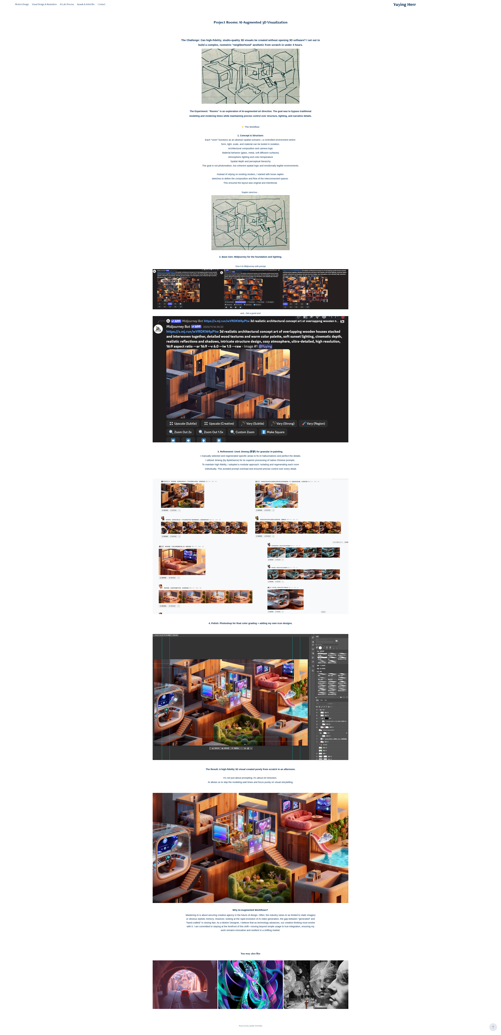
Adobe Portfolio (255, 1025)
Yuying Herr (404, 4)
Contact (101, 4)
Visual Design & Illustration (44, 4)
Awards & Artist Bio (86, 4)
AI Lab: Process (67, 4)
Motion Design (22, 4)
